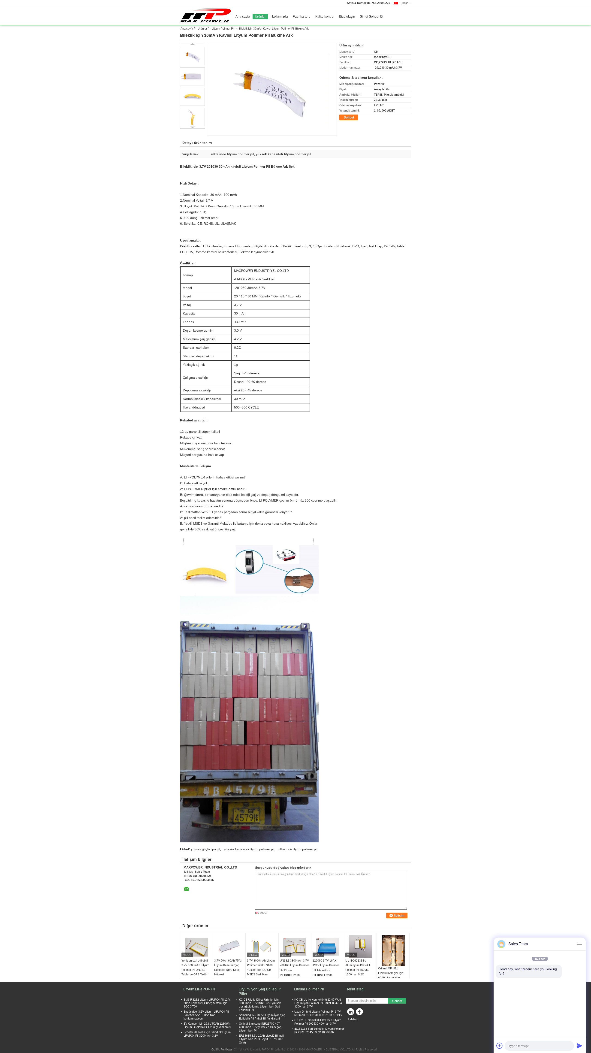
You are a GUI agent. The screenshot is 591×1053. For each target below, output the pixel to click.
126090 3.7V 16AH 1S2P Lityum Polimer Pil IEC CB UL (326, 965)
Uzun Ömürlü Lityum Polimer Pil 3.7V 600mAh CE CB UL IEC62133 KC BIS (318, 1013)
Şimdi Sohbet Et (371, 16)
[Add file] (499, 1046)
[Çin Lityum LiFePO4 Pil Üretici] (206, 15)
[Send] (579, 1046)
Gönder (397, 1001)
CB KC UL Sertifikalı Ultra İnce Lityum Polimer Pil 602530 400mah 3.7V (317, 1022)
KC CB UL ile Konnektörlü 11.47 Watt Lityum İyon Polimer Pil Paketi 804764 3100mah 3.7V (318, 1003)
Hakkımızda (279, 16)
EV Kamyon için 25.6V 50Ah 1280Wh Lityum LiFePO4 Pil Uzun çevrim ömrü (207, 1025)
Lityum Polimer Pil (223, 28)
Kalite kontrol (324, 16)
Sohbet (349, 117)
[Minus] (579, 944)
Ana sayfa (242, 16)
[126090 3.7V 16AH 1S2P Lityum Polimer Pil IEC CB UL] (327, 946)
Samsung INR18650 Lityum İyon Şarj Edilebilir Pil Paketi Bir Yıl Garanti (262, 1017)
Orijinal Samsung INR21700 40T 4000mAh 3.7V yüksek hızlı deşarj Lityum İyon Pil (260, 1027)
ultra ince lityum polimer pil (297, 849)
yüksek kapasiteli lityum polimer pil (249, 849)
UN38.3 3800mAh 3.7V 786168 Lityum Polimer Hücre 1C (294, 965)
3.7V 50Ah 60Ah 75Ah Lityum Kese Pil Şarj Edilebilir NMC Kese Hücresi (228, 967)
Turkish (403, 3)
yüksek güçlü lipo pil (205, 849)
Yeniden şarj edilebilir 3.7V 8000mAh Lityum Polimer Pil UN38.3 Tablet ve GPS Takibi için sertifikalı (195, 970)
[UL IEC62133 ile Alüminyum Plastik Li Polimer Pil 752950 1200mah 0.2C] (360, 946)
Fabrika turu (302, 16)
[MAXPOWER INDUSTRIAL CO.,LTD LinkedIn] (351, 1012)
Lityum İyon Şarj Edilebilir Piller (259, 991)
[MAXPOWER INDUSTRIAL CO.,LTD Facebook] (360, 1012)
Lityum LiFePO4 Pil (199, 989)
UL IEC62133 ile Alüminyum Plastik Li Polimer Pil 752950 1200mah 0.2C (358, 967)
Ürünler (260, 16)
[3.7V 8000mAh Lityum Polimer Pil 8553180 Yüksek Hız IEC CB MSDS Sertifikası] (262, 946)
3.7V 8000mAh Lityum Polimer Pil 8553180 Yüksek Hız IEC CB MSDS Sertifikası (261, 967)
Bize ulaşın (347, 16)
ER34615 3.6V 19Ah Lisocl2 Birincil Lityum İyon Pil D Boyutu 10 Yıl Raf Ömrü (261, 1039)
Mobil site (355, 1024)
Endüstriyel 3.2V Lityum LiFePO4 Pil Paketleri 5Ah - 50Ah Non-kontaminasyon (206, 1015)
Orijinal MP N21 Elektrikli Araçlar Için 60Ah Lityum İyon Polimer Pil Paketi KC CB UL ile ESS (391, 978)
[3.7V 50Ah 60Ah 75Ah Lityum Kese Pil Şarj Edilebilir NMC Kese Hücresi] (229, 946)
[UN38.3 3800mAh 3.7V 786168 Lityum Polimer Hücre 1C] (295, 946)
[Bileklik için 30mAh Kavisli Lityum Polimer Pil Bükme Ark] (272, 89)
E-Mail (352, 1019)
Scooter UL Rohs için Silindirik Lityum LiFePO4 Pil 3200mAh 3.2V (207, 1034)
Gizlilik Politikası (221, 1049)
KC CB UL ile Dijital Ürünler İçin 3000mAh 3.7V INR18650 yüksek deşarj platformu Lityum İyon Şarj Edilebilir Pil (260, 1005)
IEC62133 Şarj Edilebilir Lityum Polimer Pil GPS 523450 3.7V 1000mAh (319, 1030)
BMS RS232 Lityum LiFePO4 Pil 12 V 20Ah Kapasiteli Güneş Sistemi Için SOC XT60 (207, 1003)
